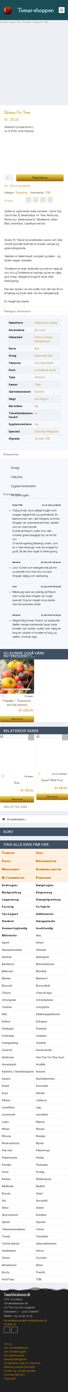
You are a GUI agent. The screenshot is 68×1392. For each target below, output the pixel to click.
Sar (4, 1200)
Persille (6, 1164)
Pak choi (7, 1150)
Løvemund (8, 1114)
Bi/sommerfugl (13, 878)
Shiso (5, 1207)
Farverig (8, 906)
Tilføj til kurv (40, 177)
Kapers (6, 1078)
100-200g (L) (41, 399)
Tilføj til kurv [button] (17, 719)
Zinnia (6, 1257)
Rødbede (7, 1186)
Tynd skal (39, 431)
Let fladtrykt (41, 370)
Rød (36, 348)
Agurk (5, 942)
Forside (3, 22)
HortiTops (8, 1279)
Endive (6, 1021)
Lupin (5, 1121)
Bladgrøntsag (11, 892)
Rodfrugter (10, 885)
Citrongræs (9, 999)
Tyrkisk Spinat (10, 1243)
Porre (5, 1171)
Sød (50, 355)
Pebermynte (9, 1157)
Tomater (39, 438)
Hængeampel (42, 341)
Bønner (6, 978)
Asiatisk (7, 957)
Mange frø (52, 431)
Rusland (39, 391)
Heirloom (39, 377)
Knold (5, 1085)
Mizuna (6, 1136)
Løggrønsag (10, 899)
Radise (6, 1179)
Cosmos (7, 1007)
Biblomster (9, 935)
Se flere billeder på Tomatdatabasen (34, 103)
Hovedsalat (9, 1064)
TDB (47, 192)
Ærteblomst (9, 1265)
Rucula (6, 1193)
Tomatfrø (26, 22)
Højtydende (46, 363)
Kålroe (6, 1100)
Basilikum (8, 964)
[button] (17, 186)
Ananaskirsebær (12, 949)
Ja (35, 413)
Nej (36, 406)
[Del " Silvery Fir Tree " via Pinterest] (35, 200)
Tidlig (37, 384)
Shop (12, 22)
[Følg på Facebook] (7, 1330)
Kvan (5, 1093)
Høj (36, 424)
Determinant (41, 322)
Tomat (6, 1236)
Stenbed (8, 921)
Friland (48, 337)
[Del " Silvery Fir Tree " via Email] (43, 200)
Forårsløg (8, 1035)
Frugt (6, 861)
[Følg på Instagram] (14, 1330)
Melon (5, 1129)
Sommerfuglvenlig (14, 928)
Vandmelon (9, 1250)
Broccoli (7, 985)
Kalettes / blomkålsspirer (18, 1071)
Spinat (6, 1222)
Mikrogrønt (11, 869)
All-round (39, 330)
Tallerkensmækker (13, 1229)
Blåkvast (7, 971)
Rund (52, 370)
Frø (18, 22)
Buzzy (6, 1272)
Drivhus (38, 337)
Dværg (53, 322)
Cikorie (6, 992)
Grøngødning (10, 1042)
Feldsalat (8, 1028)
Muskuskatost (10, 1143)
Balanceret (40, 355)
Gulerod (7, 1050)
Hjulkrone (8, 1057)
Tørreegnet (10, 914)
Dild (4, 1014)
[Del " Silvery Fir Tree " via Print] (50, 200)
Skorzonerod (10, 1214)
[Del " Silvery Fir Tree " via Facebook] (28, 200)
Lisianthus (8, 1107)
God (36, 363)
